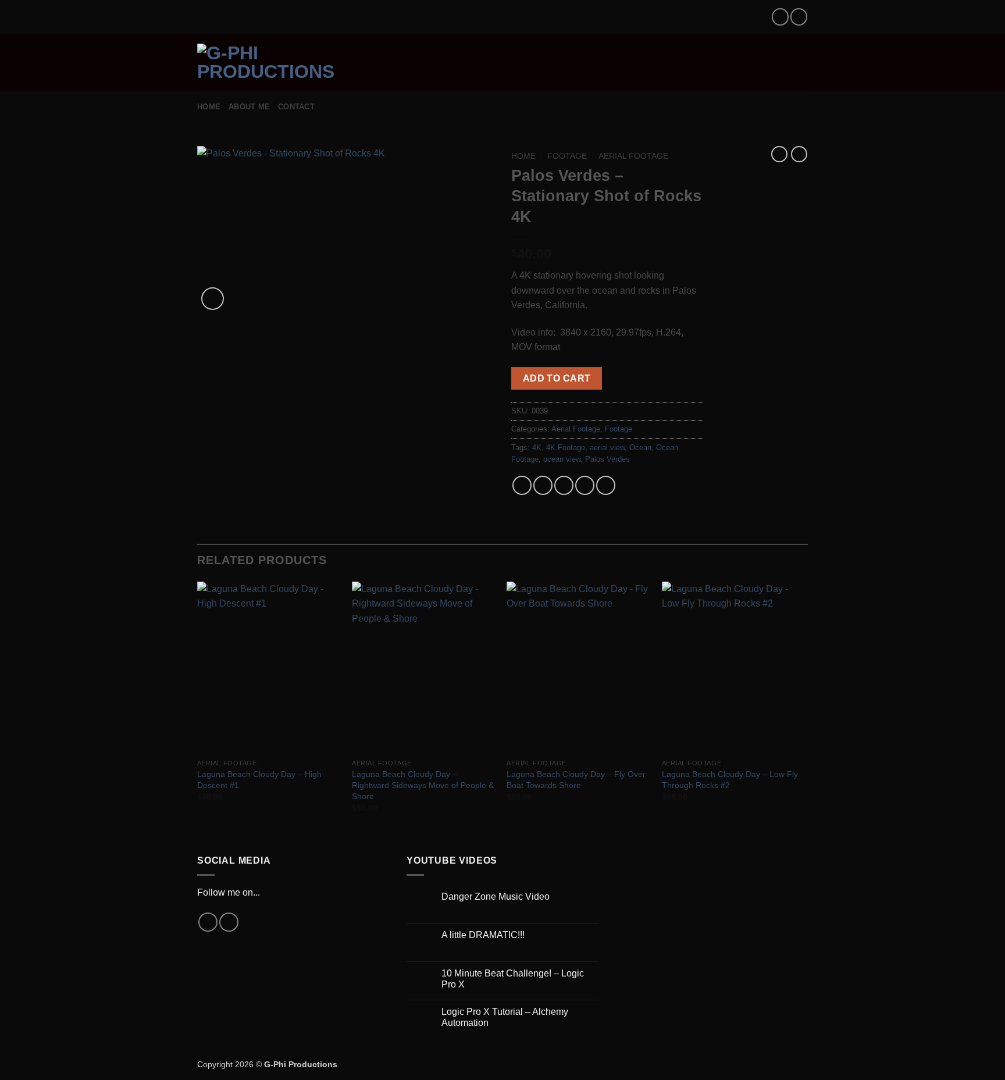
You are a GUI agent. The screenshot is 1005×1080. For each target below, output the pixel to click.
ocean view (561, 459)
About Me (249, 106)
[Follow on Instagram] (780, 16)
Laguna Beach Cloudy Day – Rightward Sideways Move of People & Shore (423, 784)
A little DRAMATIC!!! (483, 935)
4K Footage (565, 447)
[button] (400, 61)
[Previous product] (799, 154)
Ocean (640, 447)
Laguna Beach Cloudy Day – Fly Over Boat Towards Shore (576, 779)
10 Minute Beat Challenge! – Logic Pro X (512, 978)
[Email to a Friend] (563, 485)
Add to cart (557, 378)
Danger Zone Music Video (495, 896)
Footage (567, 156)
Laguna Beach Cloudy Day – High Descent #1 (259, 779)
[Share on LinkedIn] (605, 485)
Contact (296, 106)
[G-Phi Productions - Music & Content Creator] (288, 62)
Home (208, 106)
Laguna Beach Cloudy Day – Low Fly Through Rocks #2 (730, 779)
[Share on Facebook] (522, 485)
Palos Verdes (607, 459)
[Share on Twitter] (543, 485)
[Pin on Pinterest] (584, 485)
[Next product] (779, 154)
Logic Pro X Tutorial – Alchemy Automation (504, 1017)
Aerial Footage (633, 156)
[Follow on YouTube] (798, 16)
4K (536, 447)
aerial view (607, 447)
